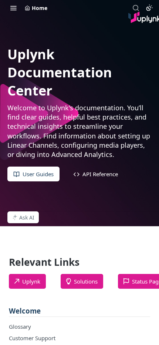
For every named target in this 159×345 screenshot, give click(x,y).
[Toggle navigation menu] (13, 8)
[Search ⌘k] (136, 8)
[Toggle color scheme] (149, 8)
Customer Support (32, 338)
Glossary (20, 326)
